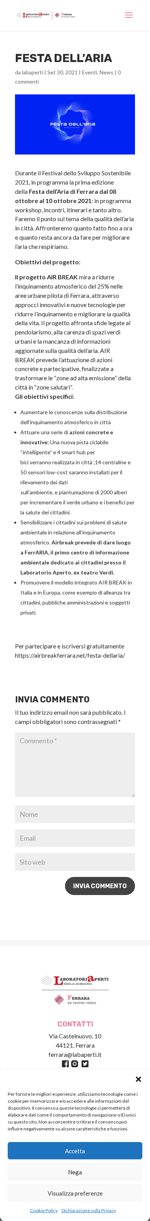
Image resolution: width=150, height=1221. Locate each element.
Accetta (75, 1150)
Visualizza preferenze (75, 1193)
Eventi (89, 72)
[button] (138, 1079)
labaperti (32, 72)
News (106, 72)
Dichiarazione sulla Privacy (89, 1210)
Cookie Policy (44, 1210)
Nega (75, 1172)
